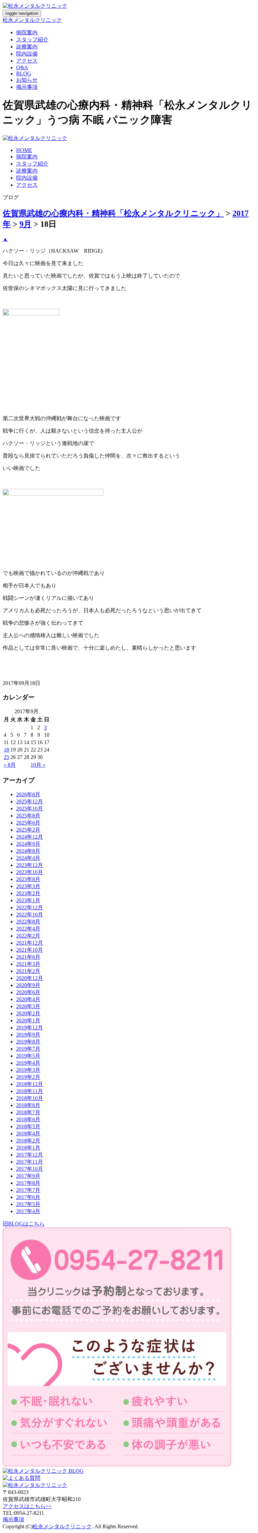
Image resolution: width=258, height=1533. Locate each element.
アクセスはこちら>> (27, 1506)
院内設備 (27, 54)
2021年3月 (28, 964)
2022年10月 (29, 914)
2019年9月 (28, 1034)
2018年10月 (29, 1098)
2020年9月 (28, 985)
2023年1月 (28, 900)
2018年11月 (29, 1091)
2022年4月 (28, 929)
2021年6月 (28, 957)
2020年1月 (28, 1020)
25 (6, 757)
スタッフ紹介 (32, 39)
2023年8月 (28, 879)
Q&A (22, 67)
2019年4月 (28, 1063)
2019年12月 (29, 1027)
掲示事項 (27, 87)
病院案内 (27, 32)
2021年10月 (29, 950)
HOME (24, 150)
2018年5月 (28, 1126)
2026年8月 (28, 794)
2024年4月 (28, 858)
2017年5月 (28, 1204)
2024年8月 (28, 851)
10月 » (38, 765)
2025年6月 (28, 823)
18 (6, 750)
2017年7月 (28, 1190)
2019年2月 (28, 1077)
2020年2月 (28, 1013)
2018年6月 (28, 1119)
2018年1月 (28, 1148)
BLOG (23, 73)
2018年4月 (28, 1133)
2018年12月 (29, 1084)
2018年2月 (28, 1140)
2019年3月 (28, 1070)
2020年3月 (28, 1006)
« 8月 (10, 765)
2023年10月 (29, 872)
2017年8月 (28, 1183)
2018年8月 (28, 1105)
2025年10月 (29, 808)
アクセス (27, 61)
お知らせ (27, 80)
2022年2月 (28, 936)
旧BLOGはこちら (24, 1224)
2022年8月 (28, 921)
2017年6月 (28, 1197)
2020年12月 (29, 978)
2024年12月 (29, 837)
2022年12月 (29, 907)
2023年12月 (29, 865)
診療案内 (27, 46)
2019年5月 (28, 1056)
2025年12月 (29, 801)
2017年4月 (28, 1211)
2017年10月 (29, 1169)
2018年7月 (28, 1112)
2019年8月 (28, 1042)
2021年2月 (28, 971)
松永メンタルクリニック (32, 20)
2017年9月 (28, 1176)
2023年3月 (28, 886)
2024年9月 (28, 844)
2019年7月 (28, 1049)
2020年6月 (28, 992)
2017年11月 (29, 1162)
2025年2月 (28, 830)
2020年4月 (28, 999)
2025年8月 (28, 815)
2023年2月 (28, 893)
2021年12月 (29, 943)
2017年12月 (29, 1155)
